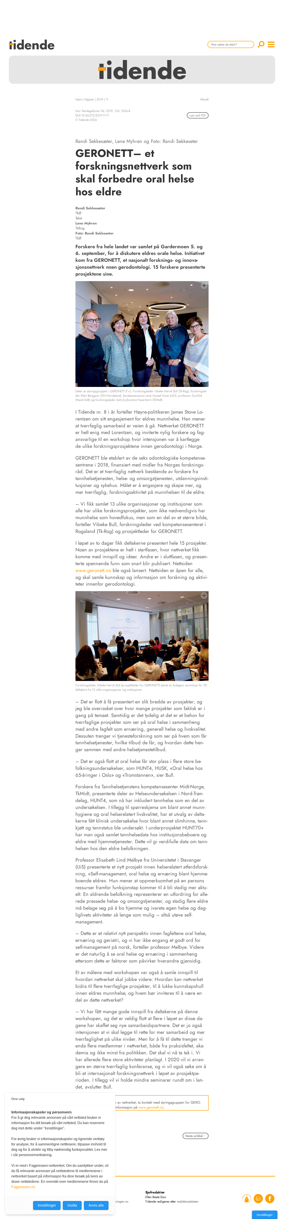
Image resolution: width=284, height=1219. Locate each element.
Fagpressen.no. (23, 1187)
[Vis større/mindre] (204, 285)
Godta (72, 1205)
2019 (100, 99)
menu (271, 44)
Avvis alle (96, 1205)
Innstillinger (265, 1215)
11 (107, 99)
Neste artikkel (194, 1136)
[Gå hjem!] (33, 47)
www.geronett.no (93, 570)
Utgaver (89, 99)
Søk (261, 44)
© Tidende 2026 (86, 120)
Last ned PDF (197, 115)
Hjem (78, 99)
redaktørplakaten (187, 1201)
